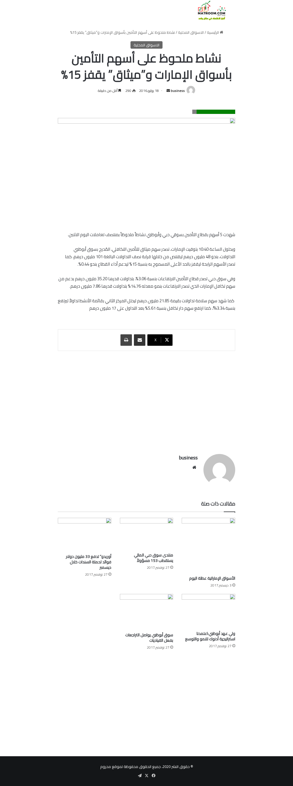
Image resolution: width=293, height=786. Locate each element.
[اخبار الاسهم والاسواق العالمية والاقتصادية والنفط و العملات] (208, 10)
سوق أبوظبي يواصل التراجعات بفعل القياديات (149, 637)
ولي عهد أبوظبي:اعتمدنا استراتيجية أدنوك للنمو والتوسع (210, 636)
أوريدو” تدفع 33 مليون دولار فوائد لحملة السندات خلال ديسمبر (88, 562)
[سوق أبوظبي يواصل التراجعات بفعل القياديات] (146, 611)
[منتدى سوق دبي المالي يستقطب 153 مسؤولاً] (146, 534)
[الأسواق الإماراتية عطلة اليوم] (208, 545)
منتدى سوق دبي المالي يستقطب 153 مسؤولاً (153, 557)
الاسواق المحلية (191, 32)
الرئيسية (213, 32)
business (178, 90)
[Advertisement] (146, 400)
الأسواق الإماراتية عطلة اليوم (212, 578)
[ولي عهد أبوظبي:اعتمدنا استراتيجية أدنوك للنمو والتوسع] (208, 611)
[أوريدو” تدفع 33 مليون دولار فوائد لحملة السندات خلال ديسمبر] (84, 534)
